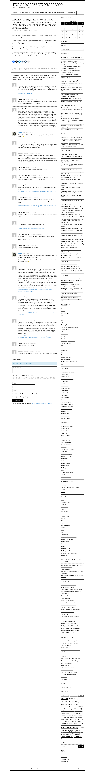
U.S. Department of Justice (67, 667)
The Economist (64, 458)
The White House (65, 665)
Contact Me (71, 12)
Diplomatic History (65, 596)
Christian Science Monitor (67, 379)
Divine (75, 768)
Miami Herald (64, 395)
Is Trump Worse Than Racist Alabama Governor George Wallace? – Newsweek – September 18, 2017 (71, 76)
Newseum (63, 656)
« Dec (62, 41)
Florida (68, 706)
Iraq (39, 68)
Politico (63, 518)
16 (76, 32)
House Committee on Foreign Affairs (70, 640)
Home (15, 12)
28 (69, 37)
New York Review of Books (67, 444)
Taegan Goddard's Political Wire (68, 537)
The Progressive (65, 467)
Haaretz (63, 383)
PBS (62, 352)
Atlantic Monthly (65, 428)
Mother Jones (64, 437)
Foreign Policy (64, 433)
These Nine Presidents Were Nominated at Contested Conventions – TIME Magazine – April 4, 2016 (71, 109)
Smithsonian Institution (66, 663)
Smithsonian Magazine (66, 454)
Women (67, 738)
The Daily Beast (65, 541)
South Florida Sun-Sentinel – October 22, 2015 (72, 241)
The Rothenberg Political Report (69, 553)
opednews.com (65, 350)
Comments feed (65, 759)
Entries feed (64, 757)
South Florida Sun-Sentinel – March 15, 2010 (71, 233)
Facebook (63, 485)
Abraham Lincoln (65, 696)
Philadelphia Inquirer (66, 402)
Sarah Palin (78, 730)
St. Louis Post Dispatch (66, 409)
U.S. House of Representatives (68, 674)
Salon (62, 530)
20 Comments (33, 30)
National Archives (65, 647)
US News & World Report (67, 472)
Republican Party (69, 727)
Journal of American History (67, 600)
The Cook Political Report (67, 539)
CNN (62, 322)
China (26, 68)
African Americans (73, 696)
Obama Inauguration (66, 687)
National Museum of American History (70, 654)
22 (72, 34)
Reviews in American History (68, 621)
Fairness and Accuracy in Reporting (69, 327)
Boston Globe (64, 374)
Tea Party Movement (74, 732)
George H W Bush (73, 709)
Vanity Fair (63, 474)
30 (76, 37)
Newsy (62, 348)
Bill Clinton (71, 699)
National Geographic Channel (68, 341)
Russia (55, 68)
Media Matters (64, 334)
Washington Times (65, 418)
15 (72, 32)
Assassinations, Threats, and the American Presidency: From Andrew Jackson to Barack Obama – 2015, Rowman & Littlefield (71, 139)
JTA (62, 331)
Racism (79, 725)
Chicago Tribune (65, 376)
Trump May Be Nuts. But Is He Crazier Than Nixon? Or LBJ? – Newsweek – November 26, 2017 (72, 114)
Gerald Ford (69, 711)
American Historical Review (67, 587)
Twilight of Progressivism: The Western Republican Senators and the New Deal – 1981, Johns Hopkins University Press (72, 144)
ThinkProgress (64, 555)
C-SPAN (63, 318)
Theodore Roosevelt (66, 734)
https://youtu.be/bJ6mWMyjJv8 (25, 93)
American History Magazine (67, 426)
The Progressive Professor (37, 5)
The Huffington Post (66, 548)
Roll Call (63, 527)
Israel (42, 68)
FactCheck (63, 509)
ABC (62, 308)
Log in (62, 754)
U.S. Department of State (67, 670)
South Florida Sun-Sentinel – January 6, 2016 (71, 228)
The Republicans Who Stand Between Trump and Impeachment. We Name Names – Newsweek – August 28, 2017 (72, 94)
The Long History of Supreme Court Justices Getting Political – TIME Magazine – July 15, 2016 (71, 89)
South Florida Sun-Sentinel (67, 406)
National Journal (65, 516)
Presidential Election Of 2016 (71, 721)
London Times (64, 390)
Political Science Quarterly (67, 449)
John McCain (68, 715)
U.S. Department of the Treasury (69, 672)
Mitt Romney (65, 717)
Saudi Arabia (15, 69)
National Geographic (66, 440)
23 (76, 34)
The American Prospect (66, 456)
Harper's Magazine (65, 435)
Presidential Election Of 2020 (69, 723)
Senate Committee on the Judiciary (69, 661)
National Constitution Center (68, 607)
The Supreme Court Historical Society (70, 626)
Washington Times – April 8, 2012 (69, 264)
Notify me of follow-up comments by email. (25, 394)
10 (79, 29)
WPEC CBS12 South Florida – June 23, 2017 (71, 271)
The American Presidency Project (69, 623)
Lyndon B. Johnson (77, 715)
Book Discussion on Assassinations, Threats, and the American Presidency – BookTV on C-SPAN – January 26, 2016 (72, 280)
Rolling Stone (64, 451)
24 (79, 34)
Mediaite (63, 336)
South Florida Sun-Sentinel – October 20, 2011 (72, 239)
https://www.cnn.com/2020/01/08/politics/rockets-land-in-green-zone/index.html (37, 191)
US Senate (78, 736)
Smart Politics (64, 534)
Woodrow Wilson (72, 738)
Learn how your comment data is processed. (42, 403)
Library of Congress (66, 645)
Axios (62, 500)
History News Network (66, 569)
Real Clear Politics (65, 525)
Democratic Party (71, 701)
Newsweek (63, 447)
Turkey (20, 69)
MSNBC (63, 338)
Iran (37, 68)
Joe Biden (76, 713)
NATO (51, 68)
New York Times (65, 397)
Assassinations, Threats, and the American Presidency (49, 12)
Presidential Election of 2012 (73, 719)
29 (72, 37)
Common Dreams (65, 502)
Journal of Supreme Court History (69, 602)
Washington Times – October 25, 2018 (70, 268)
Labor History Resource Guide (68, 605)
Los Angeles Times (65, 393)
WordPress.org (64, 761)
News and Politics (18, 68)
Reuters (63, 355)
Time (62, 470)
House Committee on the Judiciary (69, 643)
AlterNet (63, 311)
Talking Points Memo (66, 357)
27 (66, 37)
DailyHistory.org (65, 593)
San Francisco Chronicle (67, 404)
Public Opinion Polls (73, 725)
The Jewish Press (65, 411)
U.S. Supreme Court (66, 679)
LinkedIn (63, 489)
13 (66, 32)
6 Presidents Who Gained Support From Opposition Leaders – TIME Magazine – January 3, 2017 (72, 63)
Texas (82, 732)
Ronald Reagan (70, 730)
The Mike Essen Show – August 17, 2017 (71, 257)
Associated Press (65, 313)
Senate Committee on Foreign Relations (70, 658)
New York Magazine (66, 442)
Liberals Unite (64, 514)
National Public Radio (66, 343)
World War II (78, 738)
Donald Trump (31, 68)
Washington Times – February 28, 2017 (70, 266)
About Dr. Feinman (24, 12)
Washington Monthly (66, 477)
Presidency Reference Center (68, 619)
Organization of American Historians (70, 616)
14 (69, 32)
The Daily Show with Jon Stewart (69, 361)
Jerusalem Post (64, 386)
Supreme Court (65, 732)
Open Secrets (64, 614)
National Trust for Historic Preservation (70, 609)
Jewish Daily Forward (66, 388)
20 (66, 34)
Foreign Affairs (64, 431)
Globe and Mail (64, 381)
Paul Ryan (72, 717)
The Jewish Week (65, 413)
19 (62, 34)
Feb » (66, 41)
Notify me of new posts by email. (23, 397)
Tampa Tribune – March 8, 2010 (69, 247)
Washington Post (65, 416)
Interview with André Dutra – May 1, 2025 (71, 214)
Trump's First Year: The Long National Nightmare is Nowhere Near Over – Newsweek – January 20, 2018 (72, 120)
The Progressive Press (66, 550)
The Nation (64, 461)
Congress (77, 699)
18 (82, 32)
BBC (62, 315)
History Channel (65, 329)
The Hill (63, 546)
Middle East (47, 68)
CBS (62, 320)
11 (82, 29)
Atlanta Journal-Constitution (67, 372)
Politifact (63, 523)
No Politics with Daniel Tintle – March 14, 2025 (72, 216)
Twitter (63, 492)
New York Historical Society (67, 612)
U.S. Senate (64, 677)
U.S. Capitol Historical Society (68, 632)
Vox (62, 364)
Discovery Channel (65, 325)
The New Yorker (65, 465)
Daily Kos (63, 504)
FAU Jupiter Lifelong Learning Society (70, 487)
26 (62, 37)
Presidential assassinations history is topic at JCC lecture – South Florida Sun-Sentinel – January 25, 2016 (72, 220)
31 (79, 37)
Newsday (63, 399)
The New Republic (65, 463)
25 (82, 34)
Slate (62, 532)
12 (62, 32)
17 (79, 32)
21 (69, 34)
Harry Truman (75, 711)
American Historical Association (68, 585)
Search (81, 746)
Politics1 (63, 520)
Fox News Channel (74, 706)
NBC (62, 345)
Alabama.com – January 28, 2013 (69, 154)
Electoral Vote (64, 507)
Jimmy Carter (69, 713)
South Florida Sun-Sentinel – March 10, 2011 (71, 230)
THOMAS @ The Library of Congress (70, 630)
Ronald (25, 30)
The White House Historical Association (70, 628)
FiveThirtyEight (64, 511)
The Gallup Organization (67, 544)
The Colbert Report (65, 359)
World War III (26, 69)
